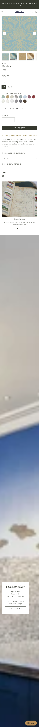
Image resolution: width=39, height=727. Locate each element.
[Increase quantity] (12, 120)
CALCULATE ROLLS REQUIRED (15, 108)
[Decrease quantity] (4, 120)
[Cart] (36, 11)
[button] (4, 33)
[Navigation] (2, 11)
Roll (4, 87)
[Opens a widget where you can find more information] (31, 723)
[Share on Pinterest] (2, 176)
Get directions (15, 609)
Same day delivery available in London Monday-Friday (20, 135)
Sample (10, 87)
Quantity (6, 116)
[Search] (31, 11)
